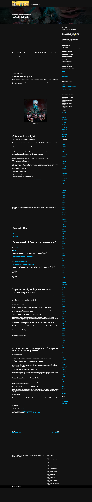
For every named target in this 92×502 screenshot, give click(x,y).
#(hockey (63, 163)
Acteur (63, 386)
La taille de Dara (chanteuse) (67, 66)
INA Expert (15, 250)
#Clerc (63, 222)
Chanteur (63, 388)
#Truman (63, 364)
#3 (62, 187)
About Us (63, 71)
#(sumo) (63, 180)
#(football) (64, 156)
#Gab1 (63, 248)
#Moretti (63, 303)
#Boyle (63, 211)
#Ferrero (63, 243)
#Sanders (63, 340)
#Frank (63, 246)
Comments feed (65, 401)
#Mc (63, 297)
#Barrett (63, 202)
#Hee (63, 260)
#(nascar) (63, 171)
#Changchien (64, 221)
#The (63, 357)
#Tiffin (63, 360)
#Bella (63, 204)
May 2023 (63, 124)
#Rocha (63, 328)
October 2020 (64, 132)
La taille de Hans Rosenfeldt (67, 57)
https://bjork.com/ (24, 408)
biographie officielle (37, 179)
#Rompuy (63, 330)
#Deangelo (64, 231)
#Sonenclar (64, 350)
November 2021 (64, 129)
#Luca (63, 294)
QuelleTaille (16, 14)
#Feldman (64, 241)
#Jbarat (63, 270)
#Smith (63, 347)
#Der (63, 234)
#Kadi (63, 279)
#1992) (63, 183)
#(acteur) (63, 141)
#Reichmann (64, 326)
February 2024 (64, 119)
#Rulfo (63, 333)
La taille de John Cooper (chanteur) (68, 68)
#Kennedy (64, 282)
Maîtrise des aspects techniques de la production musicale (23, 264)
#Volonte (63, 369)
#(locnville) (64, 168)
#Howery (63, 268)
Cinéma (63, 389)
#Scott (63, 342)
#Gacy (63, 250)
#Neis (63, 308)
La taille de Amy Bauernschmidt (67, 52)
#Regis (63, 325)
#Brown (63, 214)
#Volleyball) (64, 367)
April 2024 (63, 115)
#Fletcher (63, 245)
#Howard (63, 267)
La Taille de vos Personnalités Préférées (69, 86)
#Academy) (64, 193)
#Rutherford (64, 337)
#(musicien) (64, 170)
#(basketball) (64, 147)
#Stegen (63, 354)
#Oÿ (62, 314)
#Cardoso (64, 219)
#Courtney (64, 226)
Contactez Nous (65, 74)
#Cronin (63, 228)
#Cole (63, 224)
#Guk (63, 253)
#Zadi (63, 381)
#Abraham (64, 190)
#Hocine (63, 263)
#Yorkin (63, 379)
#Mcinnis (63, 299)
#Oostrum (64, 311)
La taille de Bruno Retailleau (67, 56)
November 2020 (64, 131)
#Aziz (63, 200)
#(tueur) (63, 182)
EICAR (14, 245)
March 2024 (64, 117)
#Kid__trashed (64, 284)
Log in (63, 398)
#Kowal (63, 287)
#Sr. (62, 352)
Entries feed (64, 399)
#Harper (63, 257)
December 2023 (65, 120)
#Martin (63, 296)
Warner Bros (15, 236)
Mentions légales (65, 76)
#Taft (63, 355)
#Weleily (63, 376)
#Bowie (63, 209)
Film (62, 391)
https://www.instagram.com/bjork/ (29, 409)
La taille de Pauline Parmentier (67, 54)
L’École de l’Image (16, 247)
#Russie (63, 335)
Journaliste (64, 393)
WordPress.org (64, 403)
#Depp (63, 233)
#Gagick (63, 251)
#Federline (64, 238)
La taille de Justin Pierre (66, 64)
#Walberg (63, 372)
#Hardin (63, 255)
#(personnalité (64, 173)
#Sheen (63, 343)
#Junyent (63, 277)
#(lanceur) (64, 166)
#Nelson (63, 309)
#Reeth (63, 323)
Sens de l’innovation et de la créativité (20, 261)
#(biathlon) (64, 149)
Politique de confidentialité (67, 73)
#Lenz (63, 291)
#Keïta (63, 280)
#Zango (63, 383)
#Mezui (63, 301)
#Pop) (63, 320)
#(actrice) (63, 144)
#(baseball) (64, 146)
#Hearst (63, 258)
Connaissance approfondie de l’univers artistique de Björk (23, 256)
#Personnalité (64, 316)
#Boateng (63, 205)
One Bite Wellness (16, 239)
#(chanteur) (64, 153)
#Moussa (63, 306)
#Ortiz (63, 313)
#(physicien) (64, 175)
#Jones (63, 274)
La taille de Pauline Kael (66, 63)
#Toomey (63, 362)
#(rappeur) (64, 176)
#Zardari (63, 384)
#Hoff (63, 265)
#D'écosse (64, 229)
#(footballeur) (64, 158)
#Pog (63, 318)
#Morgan (63, 304)
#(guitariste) (64, 161)
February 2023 (64, 126)
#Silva (63, 345)
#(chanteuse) (64, 154)
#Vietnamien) (64, 366)
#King (63, 285)
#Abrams (63, 192)
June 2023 (64, 122)
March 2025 (64, 112)
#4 (62, 188)
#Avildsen (63, 199)
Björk (14, 233)
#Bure (63, 217)
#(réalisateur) (64, 178)
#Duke (63, 236)
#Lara (63, 289)
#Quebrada (64, 321)
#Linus (63, 292)
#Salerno (63, 338)
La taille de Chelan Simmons (67, 59)
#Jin (63, 272)
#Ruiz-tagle (64, 331)
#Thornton (64, 359)
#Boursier (63, 207)
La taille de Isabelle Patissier (67, 61)
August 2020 (64, 136)
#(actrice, (63, 142)
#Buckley (63, 216)
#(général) (64, 159)
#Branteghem (64, 212)
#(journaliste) (64, 164)
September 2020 (65, 134)
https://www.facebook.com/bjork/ (28, 411)
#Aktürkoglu (64, 195)
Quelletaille (19, 486)
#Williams (63, 377)
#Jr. (62, 275)
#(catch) (63, 151)
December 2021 (65, 127)
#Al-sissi (63, 197)
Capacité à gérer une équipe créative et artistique (22, 258)
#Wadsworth (64, 371)
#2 (62, 185)
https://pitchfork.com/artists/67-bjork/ (34, 412)
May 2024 (63, 114)
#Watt (63, 374)
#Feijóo (63, 239)
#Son (63, 349)
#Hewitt (63, 262)
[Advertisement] (35, 31)
